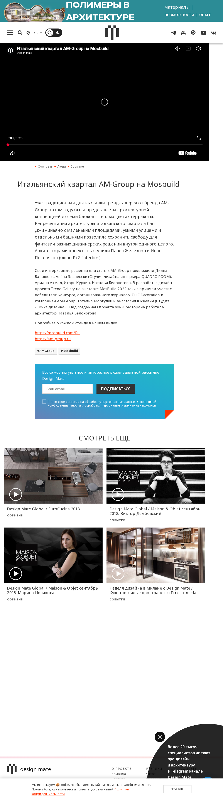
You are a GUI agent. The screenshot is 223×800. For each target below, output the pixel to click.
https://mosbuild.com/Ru (57, 332)
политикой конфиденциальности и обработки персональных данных (102, 403)
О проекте (121, 768)
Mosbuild (70, 351)
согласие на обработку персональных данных (100, 402)
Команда (119, 774)
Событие (77, 166)
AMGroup (46, 351)
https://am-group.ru (53, 338)
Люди (61, 166)
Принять (177, 789)
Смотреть (45, 166)
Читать (151, 774)
